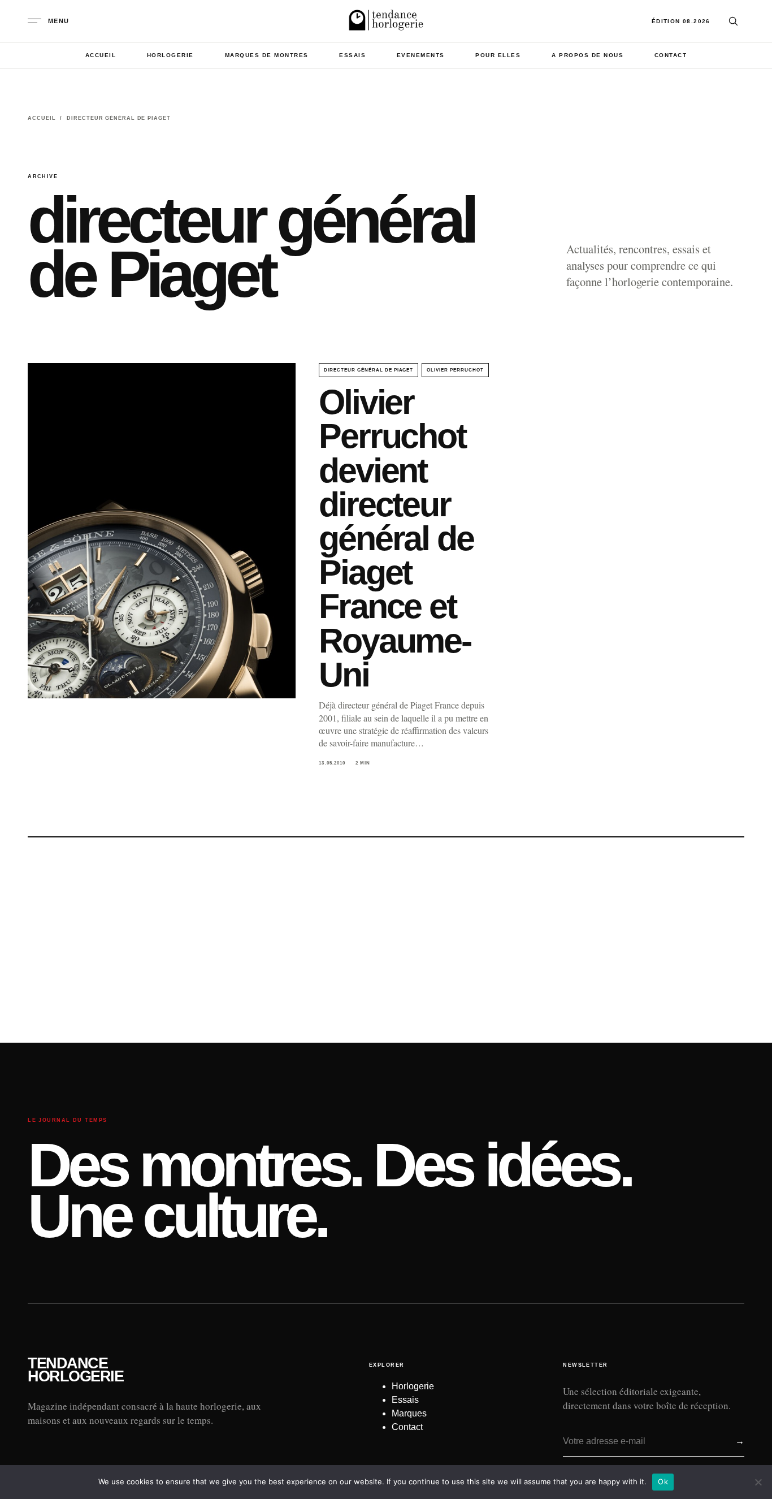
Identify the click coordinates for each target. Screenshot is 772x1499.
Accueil (100, 55)
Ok (663, 1481)
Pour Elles (498, 55)
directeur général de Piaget (368, 370)
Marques (409, 1413)
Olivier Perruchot (455, 370)
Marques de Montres (267, 55)
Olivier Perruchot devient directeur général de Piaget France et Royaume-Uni (396, 538)
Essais (352, 55)
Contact (670, 55)
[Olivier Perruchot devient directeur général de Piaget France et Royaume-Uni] (162, 530)
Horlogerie (170, 55)
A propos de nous (587, 55)
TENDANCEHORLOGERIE (75, 1370)
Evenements (421, 55)
